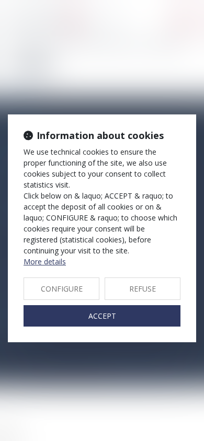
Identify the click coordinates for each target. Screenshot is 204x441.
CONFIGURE (62, 289)
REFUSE (142, 289)
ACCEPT (102, 316)
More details (45, 261)
